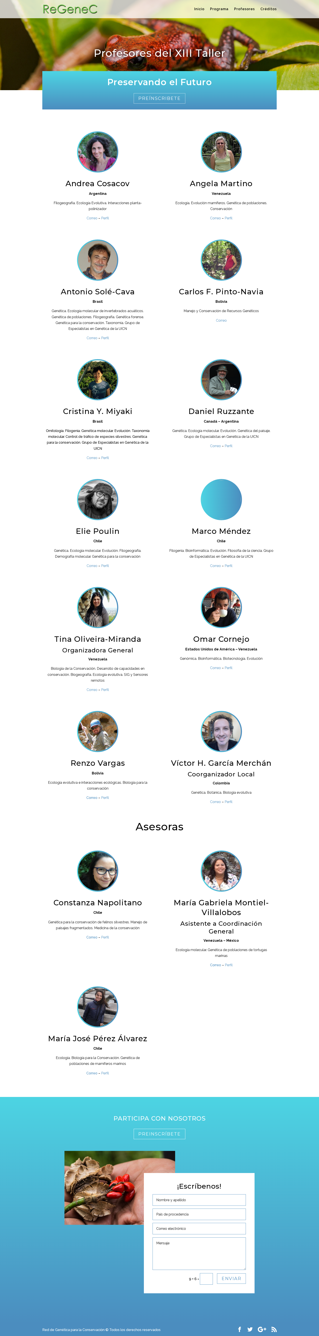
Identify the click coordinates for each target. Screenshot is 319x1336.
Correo (91, 798)
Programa (219, 9)
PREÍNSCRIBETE (159, 98)
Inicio (199, 9)
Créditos (268, 9)
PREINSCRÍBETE (159, 1134)
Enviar (231, 1278)
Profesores (244, 9)
